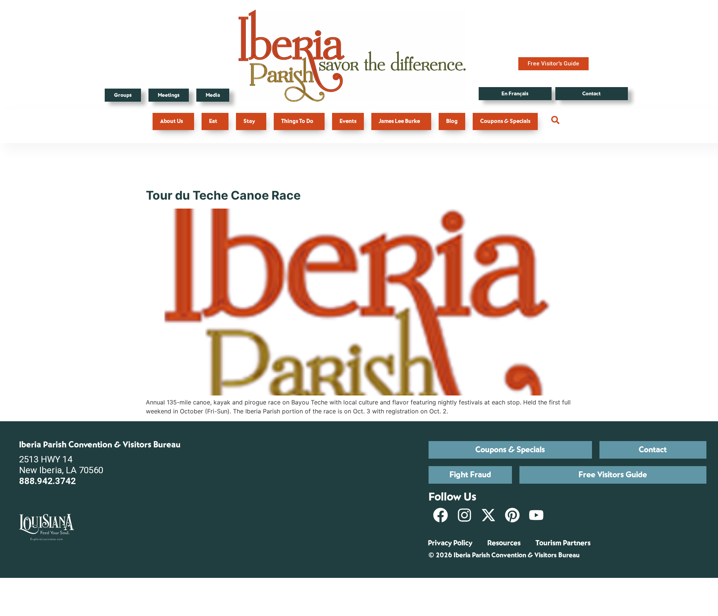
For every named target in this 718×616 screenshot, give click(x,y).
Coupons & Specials (505, 121)
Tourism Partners (563, 543)
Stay (249, 121)
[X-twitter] (488, 515)
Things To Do (297, 121)
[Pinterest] (512, 515)
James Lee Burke (399, 121)
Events (348, 121)
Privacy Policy (450, 543)
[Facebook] (440, 515)
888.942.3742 (47, 481)
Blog (452, 121)
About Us (171, 121)
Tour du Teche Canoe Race (223, 195)
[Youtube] (536, 515)
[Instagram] (464, 515)
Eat (213, 121)
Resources (504, 543)
